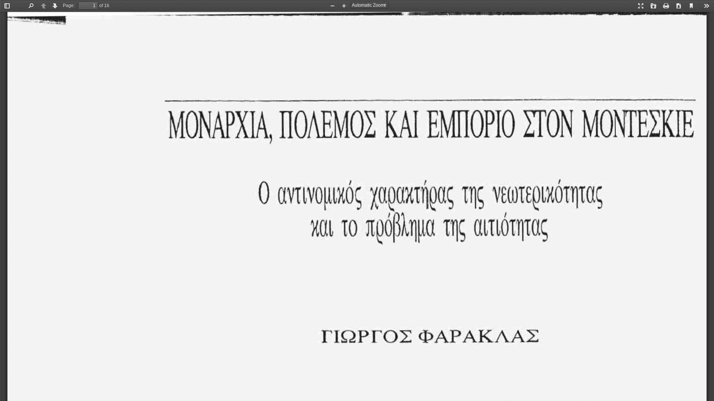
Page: (69, 5)
